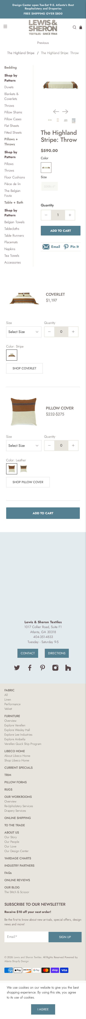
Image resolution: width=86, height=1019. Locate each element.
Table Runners (14, 235)
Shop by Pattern (10, 78)
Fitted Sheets (13, 132)
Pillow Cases (12, 119)
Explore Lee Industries (18, 734)
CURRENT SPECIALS (18, 767)
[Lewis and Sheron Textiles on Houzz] (68, 669)
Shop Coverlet (24, 368)
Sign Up (65, 937)
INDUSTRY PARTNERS (19, 865)
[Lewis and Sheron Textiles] (43, 27)
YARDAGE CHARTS (17, 858)
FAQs (8, 873)
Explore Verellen (14, 725)
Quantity (47, 205)
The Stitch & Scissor (16, 892)
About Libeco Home (17, 755)
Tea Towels (11, 255)
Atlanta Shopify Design (16, 961)
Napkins (9, 249)
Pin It (74, 246)
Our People (11, 842)
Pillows (8, 163)
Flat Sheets (11, 125)
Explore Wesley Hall (17, 730)
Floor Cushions (14, 177)
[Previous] (56, 111)
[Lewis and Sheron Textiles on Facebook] (29, 669)
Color (44, 158)
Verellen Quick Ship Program (22, 744)
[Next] (65, 111)
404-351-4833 (43, 636)
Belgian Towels (14, 222)
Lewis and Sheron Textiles (27, 957)
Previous (43, 42)
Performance (12, 704)
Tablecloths (11, 228)
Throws (9, 105)
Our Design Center (16, 851)
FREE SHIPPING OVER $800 (43, 13)
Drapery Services (15, 810)
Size (44, 177)
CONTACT (28, 653)
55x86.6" (49, 186)
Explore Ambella (14, 739)
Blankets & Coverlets (11, 96)
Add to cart (60, 230)
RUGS (8, 789)
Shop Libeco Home (16, 760)
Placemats (11, 242)
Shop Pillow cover (28, 482)
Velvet (8, 709)
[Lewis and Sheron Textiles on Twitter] (17, 669)
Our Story (10, 837)
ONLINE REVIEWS (17, 880)
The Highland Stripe (20, 53)
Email (55, 246)
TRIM (7, 775)
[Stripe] (46, 167)
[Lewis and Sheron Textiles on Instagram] (55, 669)
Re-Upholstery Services (18, 806)
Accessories (12, 262)
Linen (7, 699)
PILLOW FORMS (15, 782)
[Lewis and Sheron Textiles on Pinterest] (42, 669)
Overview (10, 720)
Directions (56, 653)
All (6, 695)
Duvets (8, 87)
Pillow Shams (13, 112)
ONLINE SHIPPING (17, 818)
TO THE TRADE (14, 825)
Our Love (10, 846)
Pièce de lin (12, 183)
